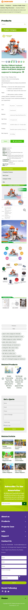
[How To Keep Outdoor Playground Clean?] (20, 466)
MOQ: (4, 165)
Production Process (8, 172)
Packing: (5, 155)
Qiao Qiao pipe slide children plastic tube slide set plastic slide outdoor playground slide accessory (19, 382)
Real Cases (5, 175)
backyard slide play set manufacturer (11, 345)
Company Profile (7, 178)
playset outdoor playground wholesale (11, 333)
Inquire (5, 141)
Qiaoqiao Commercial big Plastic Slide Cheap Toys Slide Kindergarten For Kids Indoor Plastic (9, 382)
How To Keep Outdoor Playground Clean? (20, 471)
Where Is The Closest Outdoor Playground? (19, 459)
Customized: (6, 159)
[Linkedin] (5, 592)
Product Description (8, 169)
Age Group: (5, 164)
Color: (4, 154)
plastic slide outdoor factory (9, 342)
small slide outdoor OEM (8, 350)
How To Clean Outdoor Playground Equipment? (7, 471)
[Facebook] (2, 592)
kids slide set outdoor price (8, 353)
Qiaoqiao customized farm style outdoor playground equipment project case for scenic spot (7, 447)
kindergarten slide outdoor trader (10, 347)
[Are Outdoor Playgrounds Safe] (7, 454)
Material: (5, 152)
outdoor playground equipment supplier (11, 356)
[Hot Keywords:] (24, 24)
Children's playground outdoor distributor (12, 339)
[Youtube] (8, 592)
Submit (14, 429)
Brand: (4, 149)
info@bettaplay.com (21, 544)
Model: (4, 148)
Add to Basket (18, 141)
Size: (4, 151)
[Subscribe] (24, 503)
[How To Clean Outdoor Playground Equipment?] (7, 466)
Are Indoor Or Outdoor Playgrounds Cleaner (18, 447)
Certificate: (5, 161)
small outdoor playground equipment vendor (12, 336)
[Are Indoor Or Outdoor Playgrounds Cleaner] (20, 443)
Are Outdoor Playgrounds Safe (6, 459)
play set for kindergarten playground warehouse (13, 359)
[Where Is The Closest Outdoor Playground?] (20, 454)
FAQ (4, 182)
